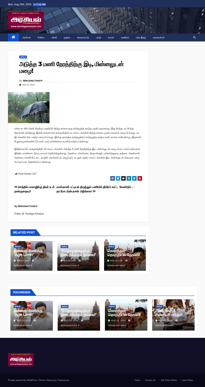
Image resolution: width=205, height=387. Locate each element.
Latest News (187, 380)
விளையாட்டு (83, 37)
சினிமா (41, 37)
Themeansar (63, 380)
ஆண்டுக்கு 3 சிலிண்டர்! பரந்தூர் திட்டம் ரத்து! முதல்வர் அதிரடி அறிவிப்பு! (171, 316)
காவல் (111, 37)
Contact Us (150, 380)
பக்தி (98, 37)
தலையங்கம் (159, 37)
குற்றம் (67, 37)
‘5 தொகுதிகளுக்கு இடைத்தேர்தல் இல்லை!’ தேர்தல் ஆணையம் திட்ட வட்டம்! (78, 256)
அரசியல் (26, 37)
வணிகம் (125, 37)
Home (137, 380)
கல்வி (54, 37)
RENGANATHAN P (33, 80)
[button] (194, 37)
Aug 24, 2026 (24, 320)
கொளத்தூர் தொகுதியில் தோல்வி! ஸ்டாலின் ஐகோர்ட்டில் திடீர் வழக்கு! (123, 256)
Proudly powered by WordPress (23, 380)
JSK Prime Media (168, 380)
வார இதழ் (141, 37)
